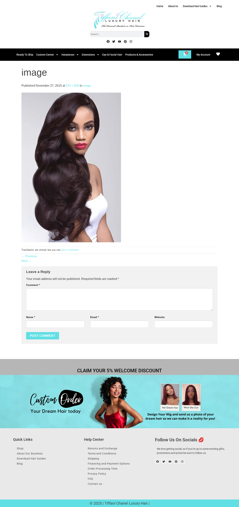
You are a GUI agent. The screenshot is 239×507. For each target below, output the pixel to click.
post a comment (70, 249)
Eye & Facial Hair (112, 54)
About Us (173, 6)
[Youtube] (119, 41)
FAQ (90, 478)
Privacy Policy (97, 473)
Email (94, 317)
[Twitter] (113, 41)
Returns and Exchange (102, 448)
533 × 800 (72, 85)
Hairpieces (67, 54)
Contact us (95, 483)
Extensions (88, 54)
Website (159, 317)
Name (30, 317)
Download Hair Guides (195, 6)
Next (26, 260)
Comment (33, 284)
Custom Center (45, 54)
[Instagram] (130, 41)
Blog (219, 6)
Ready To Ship (24, 54)
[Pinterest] (125, 41)
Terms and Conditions (102, 453)
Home (159, 6)
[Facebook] (108, 41)
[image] (71, 167)
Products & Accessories (139, 54)
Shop (20, 448)
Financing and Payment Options (109, 463)
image (87, 85)
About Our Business (30, 453)
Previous (29, 256)
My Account (203, 54)
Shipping (93, 458)
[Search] (146, 34)
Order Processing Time (102, 468)
